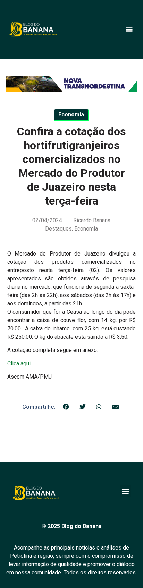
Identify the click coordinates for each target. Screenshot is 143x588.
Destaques (58, 228)
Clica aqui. (19, 363)
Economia (86, 228)
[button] (129, 29)
